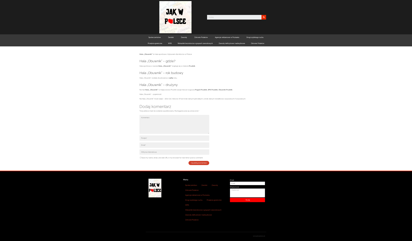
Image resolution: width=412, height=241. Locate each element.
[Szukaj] (263, 17)
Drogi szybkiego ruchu (255, 37)
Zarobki (171, 37)
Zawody (184, 37)
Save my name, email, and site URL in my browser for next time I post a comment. (172, 158)
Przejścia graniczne (155, 43)
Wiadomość (234, 187)
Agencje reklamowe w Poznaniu (227, 37)
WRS (170, 43)
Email (232, 180)
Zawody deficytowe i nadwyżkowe (232, 43)
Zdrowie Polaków (201, 37)
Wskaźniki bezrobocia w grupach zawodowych (195, 43)
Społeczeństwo (154, 37)
